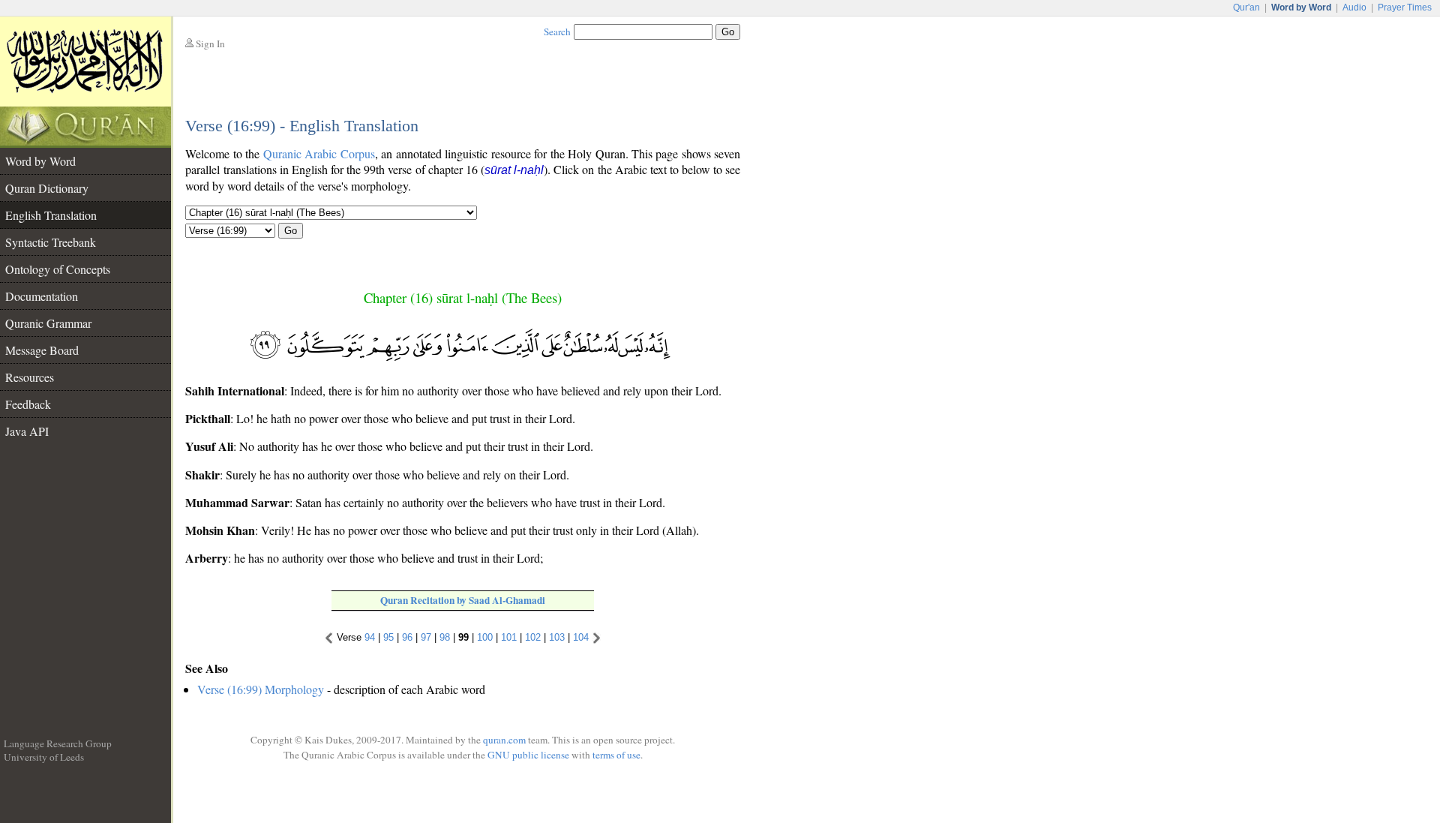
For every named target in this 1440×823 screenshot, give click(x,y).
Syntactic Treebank (50, 242)
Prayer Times (1405, 7)
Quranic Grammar (48, 323)
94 (369, 637)
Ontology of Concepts (57, 269)
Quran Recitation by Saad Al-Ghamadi (462, 600)
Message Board (42, 350)
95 (388, 637)
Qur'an (1246, 7)
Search (557, 31)
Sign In (210, 43)
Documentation (41, 296)
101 (509, 637)
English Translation (51, 215)
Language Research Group (58, 743)
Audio (1354, 7)
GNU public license (528, 754)
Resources (29, 377)
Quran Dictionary (46, 188)
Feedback (28, 404)
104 (581, 637)
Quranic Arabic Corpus (319, 153)
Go (290, 230)
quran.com (504, 739)
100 (485, 637)
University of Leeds (44, 757)
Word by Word (40, 161)
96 (407, 637)
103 (557, 637)
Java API (27, 431)
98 (445, 637)
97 (426, 637)
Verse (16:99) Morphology (260, 689)
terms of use (616, 754)
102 (533, 637)
